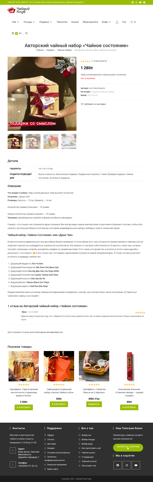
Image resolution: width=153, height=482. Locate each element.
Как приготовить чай (91, 448)
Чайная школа (88, 453)
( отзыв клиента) (99, 61)
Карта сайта (52, 469)
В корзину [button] (24, 407)
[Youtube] (136, 465)
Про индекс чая (89, 466)
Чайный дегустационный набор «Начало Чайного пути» (59, 391)
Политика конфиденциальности (54, 458)
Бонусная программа (57, 464)
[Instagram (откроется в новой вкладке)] (136, 2)
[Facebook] (118, 465)
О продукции (88, 457)
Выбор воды (87, 444)
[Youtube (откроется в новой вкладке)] (140, 2)
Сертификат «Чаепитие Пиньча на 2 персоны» (94, 391)
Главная (39, 50)
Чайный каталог (89, 461)
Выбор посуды (88, 439)
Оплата (50, 439)
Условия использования (58, 453)
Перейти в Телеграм (128, 447)
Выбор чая (86, 435)
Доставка (51, 444)
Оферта (50, 435)
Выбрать (94, 404)
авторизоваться (54, 332)
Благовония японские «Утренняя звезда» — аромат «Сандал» (129, 392)
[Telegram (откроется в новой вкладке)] (143, 2)
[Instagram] (127, 465)
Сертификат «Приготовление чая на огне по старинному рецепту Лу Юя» (24, 392)
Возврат (51, 448)
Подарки (50, 50)
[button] (72, 60)
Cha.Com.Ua (92, 95)
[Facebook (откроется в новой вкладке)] (133, 2)
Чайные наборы (64, 50)
